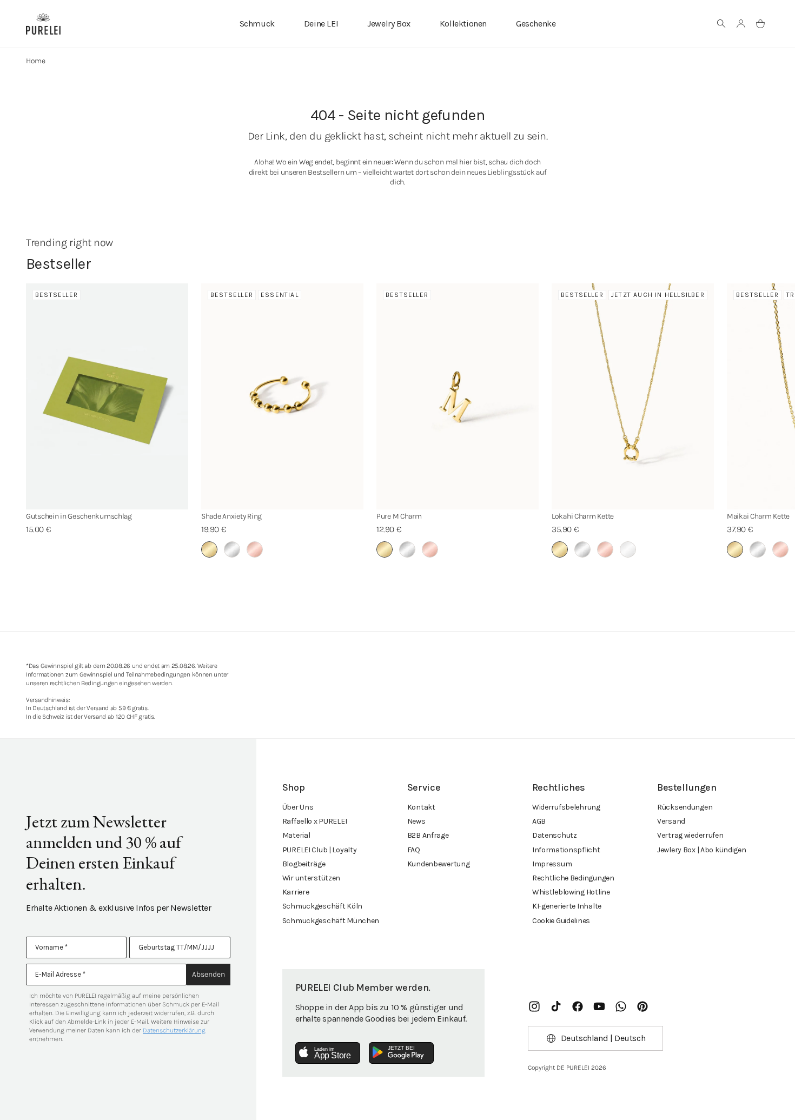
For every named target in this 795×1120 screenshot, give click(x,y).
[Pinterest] (642, 1006)
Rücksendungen (684, 807)
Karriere (295, 892)
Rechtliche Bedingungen (573, 878)
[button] (721, 23)
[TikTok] (555, 1006)
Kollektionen (463, 23)
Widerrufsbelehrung (566, 807)
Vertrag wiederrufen (690, 835)
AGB (539, 821)
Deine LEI (321, 23)
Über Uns (298, 807)
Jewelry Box (388, 23)
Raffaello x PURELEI (314, 821)
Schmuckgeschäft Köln (322, 906)
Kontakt (421, 807)
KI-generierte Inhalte (566, 906)
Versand (671, 821)
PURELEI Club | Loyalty (319, 849)
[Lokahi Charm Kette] (633, 396)
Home (35, 60)
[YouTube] (599, 1006)
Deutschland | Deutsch (603, 1038)
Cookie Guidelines (561, 920)
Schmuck (257, 23)
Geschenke (535, 23)
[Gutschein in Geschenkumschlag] (107, 396)
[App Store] (327, 1053)
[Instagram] (534, 1006)
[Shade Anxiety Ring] (282, 396)
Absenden (208, 974)
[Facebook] (577, 1006)
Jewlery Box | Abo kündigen (701, 849)
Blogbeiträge (304, 864)
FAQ (413, 849)
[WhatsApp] (620, 1006)
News (416, 821)
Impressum (552, 864)
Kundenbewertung (438, 864)
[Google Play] (401, 1053)
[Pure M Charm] (457, 396)
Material (296, 835)
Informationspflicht (566, 849)
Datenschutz (554, 835)
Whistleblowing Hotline (571, 892)
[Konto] (741, 23)
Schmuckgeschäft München (331, 920)
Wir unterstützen (311, 878)
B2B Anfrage (428, 835)
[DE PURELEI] (43, 24)
